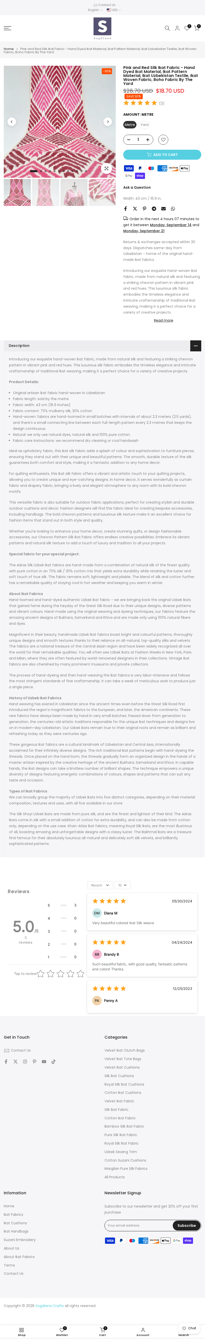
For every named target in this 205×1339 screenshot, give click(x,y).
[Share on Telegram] (154, 208)
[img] (140, 103)
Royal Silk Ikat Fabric (121, 1143)
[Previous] (12, 121)
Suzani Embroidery (20, 1240)
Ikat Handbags (16, 1231)
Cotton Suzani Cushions (125, 1160)
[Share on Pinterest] (144, 208)
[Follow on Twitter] (15, 1062)
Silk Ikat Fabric (116, 1109)
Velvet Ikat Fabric (119, 1101)
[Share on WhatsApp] (173, 208)
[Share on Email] (163, 208)
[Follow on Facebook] (6, 1062)
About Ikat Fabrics (19, 1257)
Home (9, 48)
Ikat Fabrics (13, 1214)
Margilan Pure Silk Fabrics (126, 1168)
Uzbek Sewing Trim (120, 1152)
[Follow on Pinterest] (34, 1062)
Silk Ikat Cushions (119, 1076)
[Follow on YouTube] (44, 1062)
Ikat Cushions (15, 1223)
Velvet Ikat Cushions (122, 1067)
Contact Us (107, 5)
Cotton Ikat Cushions (122, 1092)
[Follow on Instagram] (25, 1062)
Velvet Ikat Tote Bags (122, 1059)
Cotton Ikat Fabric (120, 1118)
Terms (9, 1265)
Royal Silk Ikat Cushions (124, 1084)
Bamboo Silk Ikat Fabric (124, 1126)
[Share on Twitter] (135, 208)
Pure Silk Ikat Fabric (120, 1135)
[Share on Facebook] (125, 208)
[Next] (108, 121)
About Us (11, 1248)
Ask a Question (137, 187)
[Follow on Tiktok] (53, 1062)
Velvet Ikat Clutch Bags (124, 1050)
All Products (114, 1177)
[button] (62, 905)
